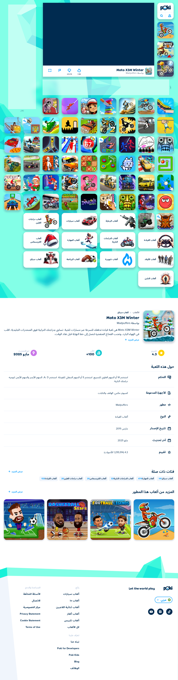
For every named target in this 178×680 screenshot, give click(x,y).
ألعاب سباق (122, 313)
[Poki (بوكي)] (165, 7)
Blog (76, 661)
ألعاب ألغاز (73, 614)
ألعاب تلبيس (71, 620)
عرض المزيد (133, 339)
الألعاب (136, 313)
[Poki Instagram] (160, 612)
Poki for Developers (68, 648)
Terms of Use (33, 627)
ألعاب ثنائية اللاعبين (67, 607)
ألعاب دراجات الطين (71, 479)
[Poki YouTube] (151, 612)
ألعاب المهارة (146, 479)
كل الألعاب (73, 627)
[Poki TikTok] (169, 612)
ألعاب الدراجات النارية (122, 479)
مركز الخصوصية (31, 607)
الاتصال (36, 600)
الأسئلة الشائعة (31, 594)
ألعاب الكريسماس (96, 479)
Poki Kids (74, 655)
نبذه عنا (75, 642)
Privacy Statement (30, 614)
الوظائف (74, 668)
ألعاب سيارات (71, 594)
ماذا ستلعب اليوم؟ (161, 16)
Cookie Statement (30, 620)
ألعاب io (74, 600)
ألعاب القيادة (48, 479)
